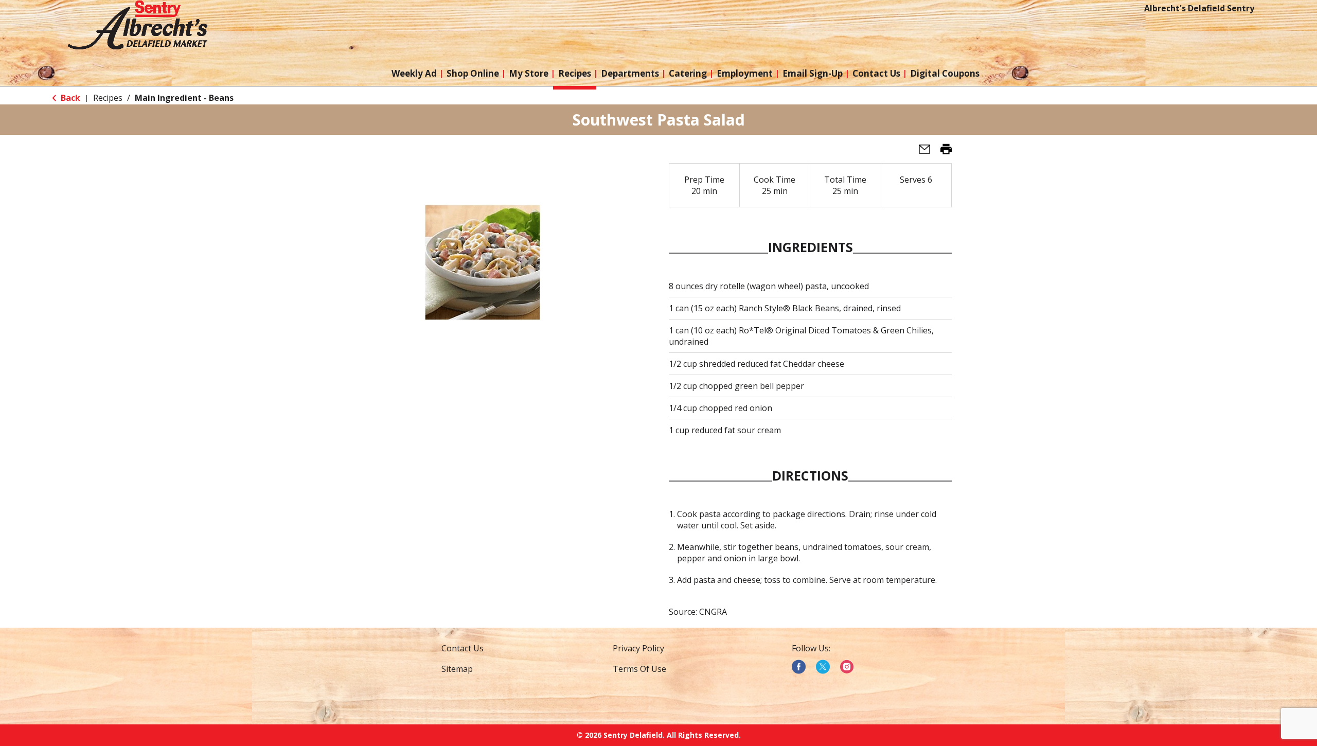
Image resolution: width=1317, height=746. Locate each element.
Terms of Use (639, 669)
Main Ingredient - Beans (184, 97)
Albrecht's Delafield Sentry (1199, 8)
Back (69, 97)
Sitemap (457, 669)
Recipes (107, 97)
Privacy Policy (638, 648)
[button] (920, 152)
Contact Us (462, 648)
